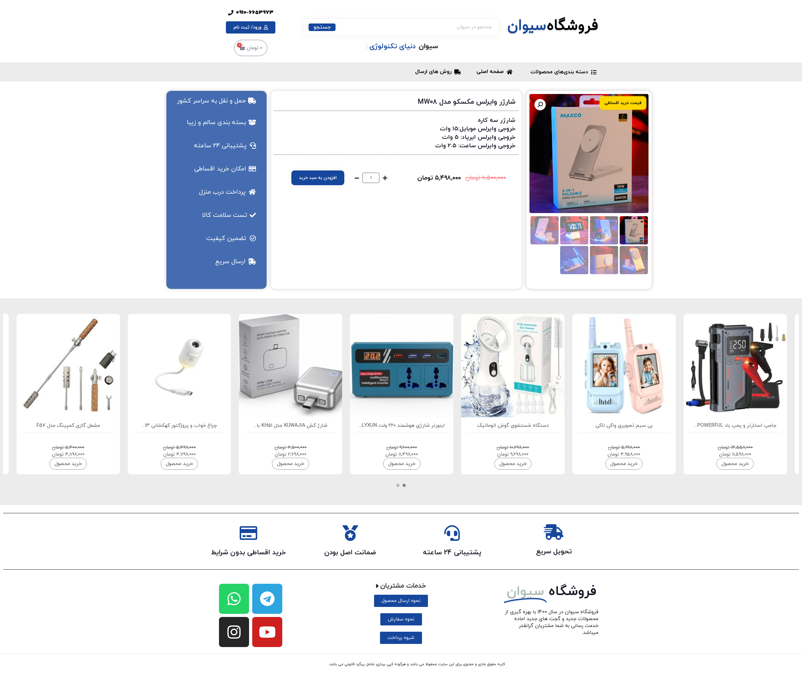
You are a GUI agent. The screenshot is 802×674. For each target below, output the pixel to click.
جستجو (322, 27)
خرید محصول (735, 463)
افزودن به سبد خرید (318, 178)
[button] (540, 104)
